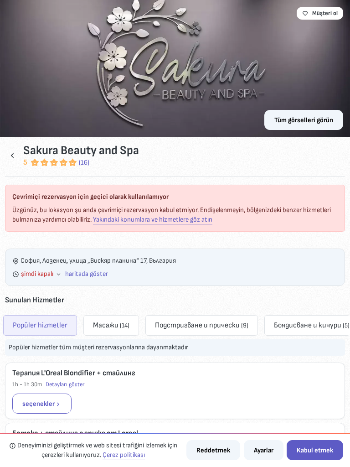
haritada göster (86, 274)
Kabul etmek (315, 450)
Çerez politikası (124, 455)
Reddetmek (213, 450)
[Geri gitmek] (12, 155)
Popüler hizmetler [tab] (40, 325)
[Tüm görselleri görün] (175, 68)
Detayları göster (65, 384)
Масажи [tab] (111, 325)
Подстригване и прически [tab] (201, 325)
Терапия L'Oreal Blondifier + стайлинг (73, 373)
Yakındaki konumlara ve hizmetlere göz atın (152, 219)
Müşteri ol (325, 13)
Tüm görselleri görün (303, 120)
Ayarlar (263, 450)
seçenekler (38, 404)
